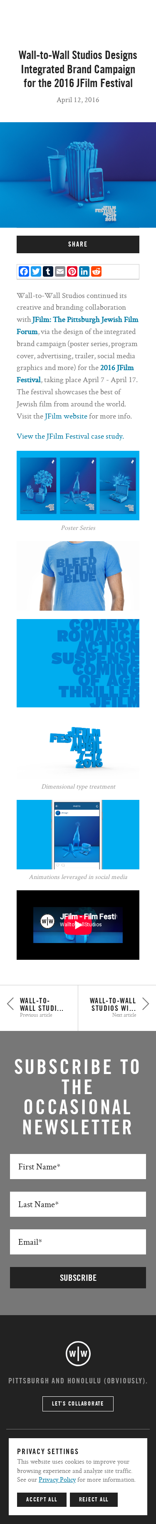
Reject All (94, 1500)
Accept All (41, 1500)
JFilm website (67, 416)
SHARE (78, 244)
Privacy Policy (57, 1479)
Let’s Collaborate (78, 1404)
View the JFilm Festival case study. (70, 436)
